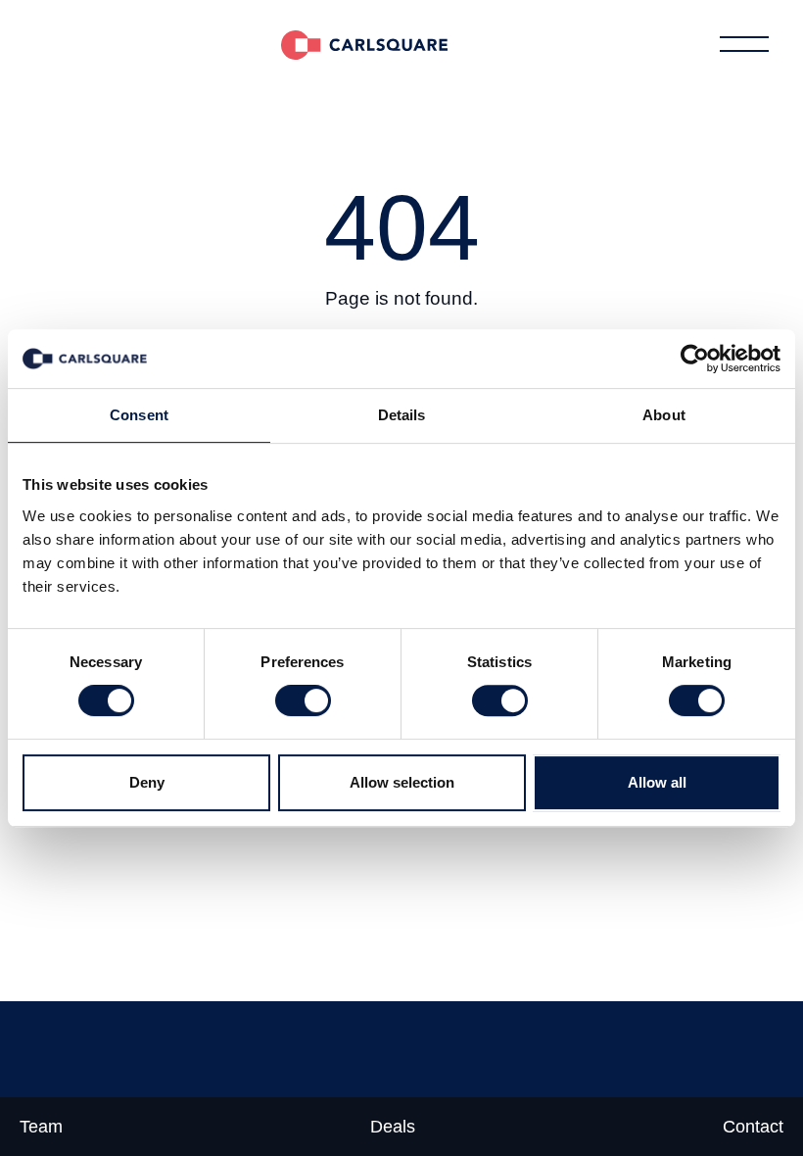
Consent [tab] (139, 415)
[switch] (303, 700)
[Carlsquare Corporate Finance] (364, 44)
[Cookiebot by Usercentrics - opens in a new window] (694, 358)
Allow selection (402, 782)
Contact (753, 1126)
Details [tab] (402, 415)
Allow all (657, 782)
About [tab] (663, 415)
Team (41, 1126)
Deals (392, 1126)
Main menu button (744, 44)
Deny (147, 782)
